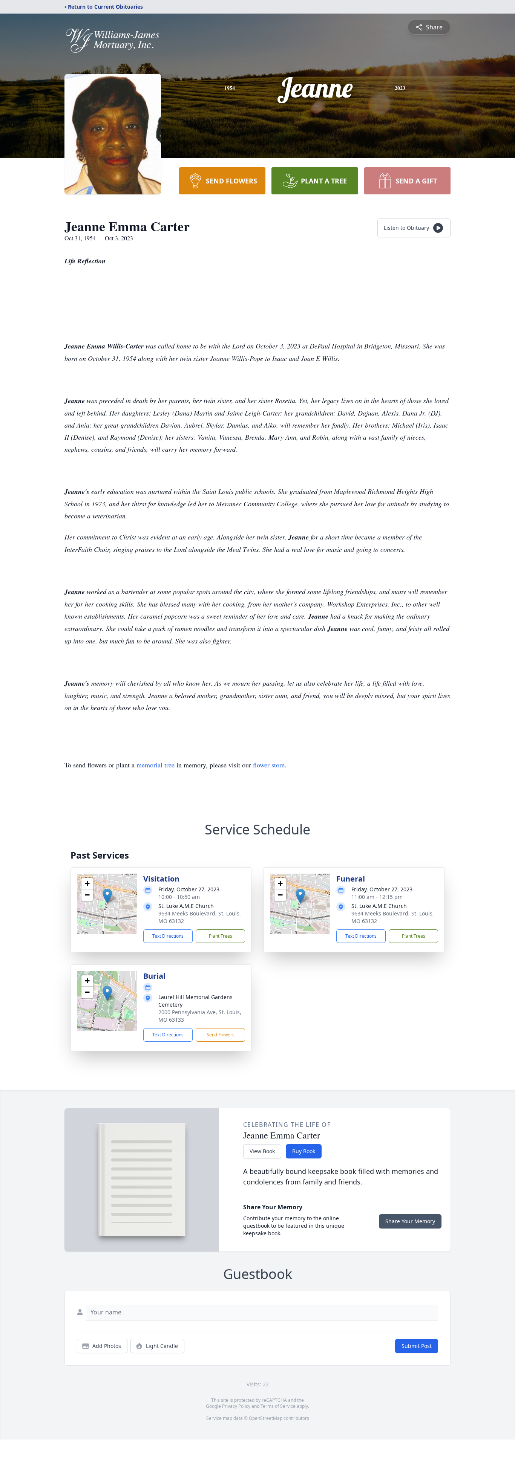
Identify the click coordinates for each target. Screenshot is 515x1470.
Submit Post (417, 1345)
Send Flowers (221, 1034)
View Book (262, 1151)
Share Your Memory (410, 1221)
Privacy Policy (236, 1406)
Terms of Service (278, 1406)
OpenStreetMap (265, 1418)
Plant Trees (220, 936)
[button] (107, 896)
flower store (269, 764)
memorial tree (155, 764)
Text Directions (168, 936)
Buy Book (303, 1151)
